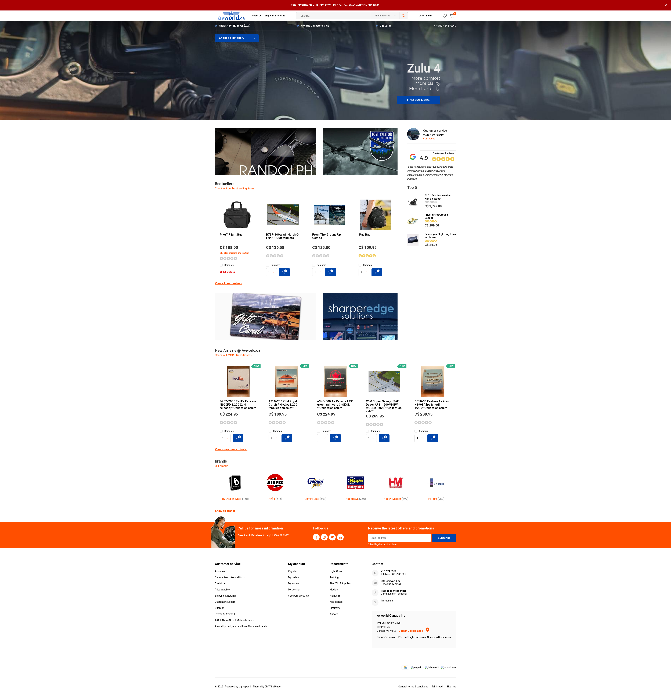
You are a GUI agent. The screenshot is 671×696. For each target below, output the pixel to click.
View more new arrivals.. (231, 449)
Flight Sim (335, 595)
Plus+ (277, 686)
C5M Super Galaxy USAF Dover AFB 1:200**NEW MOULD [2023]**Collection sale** (384, 406)
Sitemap (219, 608)
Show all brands (225, 511)
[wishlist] (445, 15)
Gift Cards (385, 25)
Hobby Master (396, 498)
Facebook (316, 537)
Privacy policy (222, 589)
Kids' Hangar (336, 601)
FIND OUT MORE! (418, 100)
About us (220, 571)
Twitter (332, 537)
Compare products (298, 595)
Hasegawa (356, 498)
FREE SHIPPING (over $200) (234, 25)
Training (334, 577)
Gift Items (335, 608)
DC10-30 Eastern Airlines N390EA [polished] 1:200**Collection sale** (431, 404)
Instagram (324, 537)
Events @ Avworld (225, 614)
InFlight (436, 498)
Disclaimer (220, 583)
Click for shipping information (234, 253)
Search (403, 15)
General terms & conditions (230, 577)
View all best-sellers (228, 283)
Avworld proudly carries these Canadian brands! (241, 626)
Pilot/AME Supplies (340, 583)
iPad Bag (364, 234)
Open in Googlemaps (411, 630)
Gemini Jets (315, 498)
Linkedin (340, 537)
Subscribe (444, 537)
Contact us (429, 138)
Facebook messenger (393, 590)
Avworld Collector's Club (315, 25)
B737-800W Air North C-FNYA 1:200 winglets (283, 236)
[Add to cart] (284, 272)
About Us (256, 15)
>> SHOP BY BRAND (445, 25)
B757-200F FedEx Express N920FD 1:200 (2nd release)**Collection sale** (238, 404)
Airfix (275, 498)
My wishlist (294, 589)
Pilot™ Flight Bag (231, 234)
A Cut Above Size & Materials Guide (234, 620)
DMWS (268, 686)
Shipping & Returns (275, 15)
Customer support (225, 601)
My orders (293, 577)
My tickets (293, 583)
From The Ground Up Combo (326, 236)
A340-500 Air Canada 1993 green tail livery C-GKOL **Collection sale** (335, 404)
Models (334, 589)
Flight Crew (336, 571)
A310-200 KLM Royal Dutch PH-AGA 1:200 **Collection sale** (283, 404)
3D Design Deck (235, 498)
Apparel (334, 614)
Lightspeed (245, 686)
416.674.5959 (388, 571)
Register (292, 571)
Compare (229, 265)
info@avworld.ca (391, 581)
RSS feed (437, 686)
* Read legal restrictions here (382, 544)
